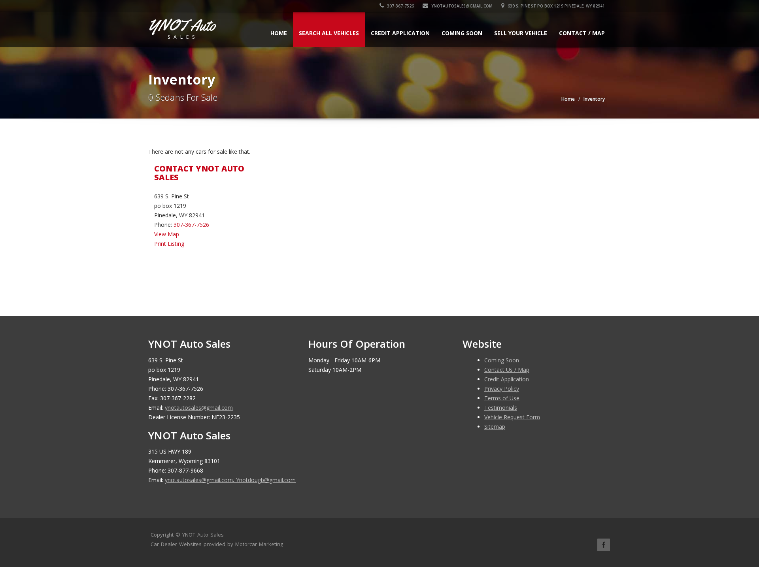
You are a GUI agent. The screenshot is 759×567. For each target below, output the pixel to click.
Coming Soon (462, 33)
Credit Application (400, 33)
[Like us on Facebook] (603, 545)
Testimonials (500, 407)
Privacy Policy (501, 388)
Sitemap (494, 426)
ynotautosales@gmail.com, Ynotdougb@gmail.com (230, 480)
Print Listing (169, 243)
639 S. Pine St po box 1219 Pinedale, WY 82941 (555, 6)
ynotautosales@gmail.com (462, 6)
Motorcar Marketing (259, 544)
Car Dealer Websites (176, 544)
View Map (166, 234)
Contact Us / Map (506, 369)
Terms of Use (501, 398)
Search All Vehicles (329, 33)
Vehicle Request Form (512, 417)
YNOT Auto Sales (203, 534)
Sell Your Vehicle (520, 33)
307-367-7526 (400, 6)
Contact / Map (582, 33)
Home (278, 33)
